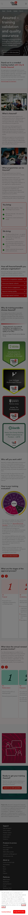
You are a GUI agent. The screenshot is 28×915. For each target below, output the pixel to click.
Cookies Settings (6, 911)
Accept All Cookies (19, 911)
